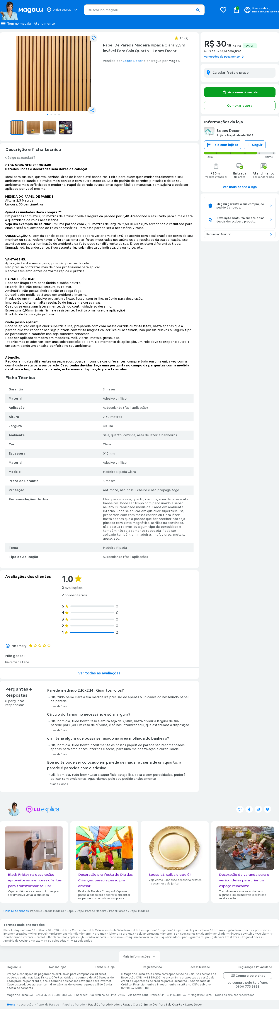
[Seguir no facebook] (249, 809)
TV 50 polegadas (54, 940)
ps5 (180, 930)
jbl (83, 937)
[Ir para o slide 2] (51, 114)
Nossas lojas (57, 967)
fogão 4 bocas (252, 937)
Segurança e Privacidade (255, 967)
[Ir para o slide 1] (47, 114)
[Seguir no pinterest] (267, 809)
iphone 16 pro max (212, 930)
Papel (70, 911)
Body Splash (71, 937)
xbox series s (189, 933)
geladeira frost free (225, 937)
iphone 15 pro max (121, 933)
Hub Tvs (138, 930)
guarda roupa (199, 937)
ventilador (220, 933)
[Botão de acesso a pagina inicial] (21, 10)
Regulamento (152, 967)
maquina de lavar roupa (142, 937)
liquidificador (170, 937)
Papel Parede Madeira (92, 911)
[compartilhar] (92, 110)
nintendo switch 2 (242, 933)
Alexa (37, 940)
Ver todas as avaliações (99, 673)
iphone (8, 933)
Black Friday (11, 930)
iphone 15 (153, 930)
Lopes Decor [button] (133, 61)
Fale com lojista (225, 145)
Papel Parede (118, 911)
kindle (74, 933)
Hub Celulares (98, 930)
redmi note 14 (97, 937)
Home (11, 1004)
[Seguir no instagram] (258, 809)
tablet (40, 937)
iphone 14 (168, 930)
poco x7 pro (252, 930)
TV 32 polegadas (80, 940)
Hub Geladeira (120, 930)
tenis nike (116, 937)
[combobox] (144, 9)
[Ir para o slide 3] (55, 114)
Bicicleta (54, 937)
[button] (197, 10)
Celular (262, 933)
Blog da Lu (14, 967)
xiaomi (205, 933)
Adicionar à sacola (243, 92)
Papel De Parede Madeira (47, 911)
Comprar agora (239, 105)
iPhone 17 (28, 930)
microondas (59, 933)
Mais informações (136, 956)
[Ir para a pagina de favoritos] (223, 9)
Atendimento (44, 23)
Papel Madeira (139, 911)
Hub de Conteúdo (74, 930)
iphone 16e (169, 933)
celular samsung (148, 933)
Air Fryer (191, 930)
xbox (265, 930)
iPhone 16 (44, 930)
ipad (184, 937)
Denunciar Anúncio (218, 234)
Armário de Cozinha (16, 940)
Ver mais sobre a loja (240, 187)
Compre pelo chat (250, 975)
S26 (56, 930)
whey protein (39, 933)
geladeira (234, 930)
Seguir (257, 145)
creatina (21, 933)
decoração (26, 1004)
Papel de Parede (48, 1004)
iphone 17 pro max (93, 933)
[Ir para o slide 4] (59, 114)
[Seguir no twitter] (240, 809)
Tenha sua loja (105, 967)
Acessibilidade (200, 967)
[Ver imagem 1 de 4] (53, 73)
